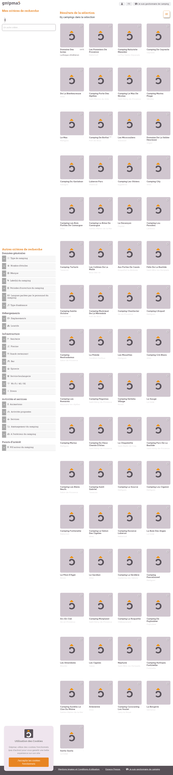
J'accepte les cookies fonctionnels (28, 762)
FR (129, 4)
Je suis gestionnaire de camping (144, 769)
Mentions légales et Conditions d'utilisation (79, 769)
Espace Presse (113, 769)
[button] (29, 258)
